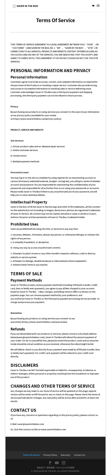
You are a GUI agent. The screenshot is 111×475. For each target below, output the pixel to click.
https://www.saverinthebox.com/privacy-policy (37, 118)
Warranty (65, 454)
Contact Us (79, 454)
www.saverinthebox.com (53, 429)
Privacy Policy (50, 454)
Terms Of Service (31, 454)
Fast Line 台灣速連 (65, 467)
